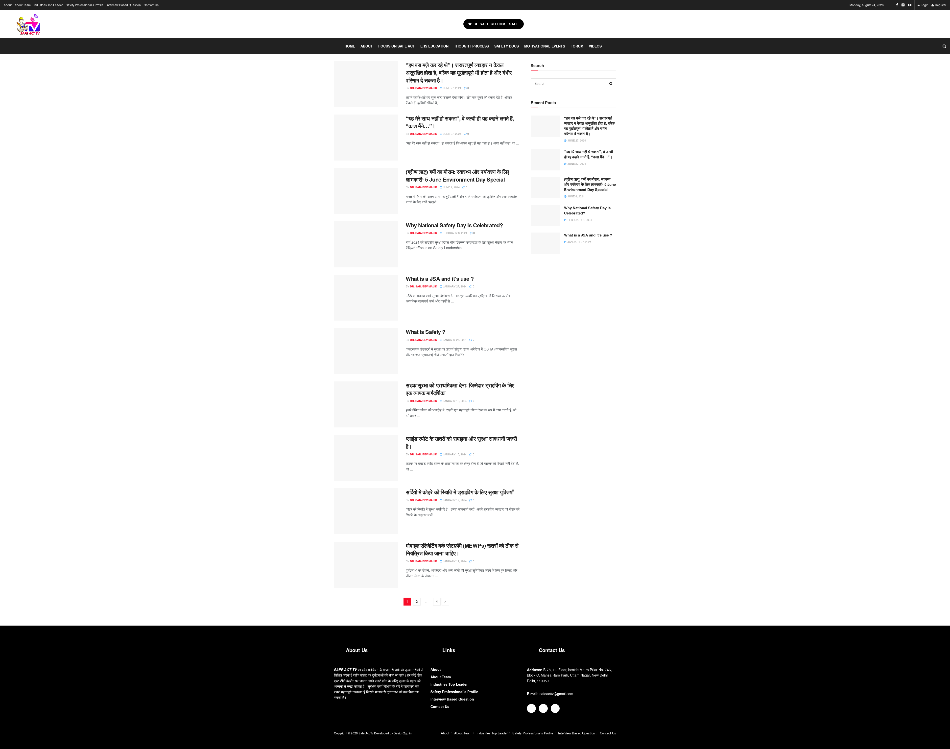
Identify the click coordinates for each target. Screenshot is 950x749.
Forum (576, 46)
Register (940, 5)
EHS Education (434, 46)
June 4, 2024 (451, 187)
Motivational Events (544, 46)
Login (924, 5)
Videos (595, 46)
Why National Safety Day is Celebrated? (454, 225)
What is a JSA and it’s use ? (440, 278)
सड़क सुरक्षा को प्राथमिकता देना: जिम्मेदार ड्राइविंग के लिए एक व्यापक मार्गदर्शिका (460, 389)
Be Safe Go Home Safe (495, 24)
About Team (23, 5)
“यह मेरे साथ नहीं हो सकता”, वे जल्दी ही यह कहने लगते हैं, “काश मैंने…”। (460, 122)
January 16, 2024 (454, 401)
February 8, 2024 (454, 233)
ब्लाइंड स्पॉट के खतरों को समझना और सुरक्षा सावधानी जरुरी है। (461, 442)
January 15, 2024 (454, 454)
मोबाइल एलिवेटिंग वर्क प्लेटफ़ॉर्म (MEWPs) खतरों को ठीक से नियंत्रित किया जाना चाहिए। (462, 549)
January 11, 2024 (454, 561)
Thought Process (471, 46)
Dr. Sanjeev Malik (423, 88)
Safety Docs (506, 46)
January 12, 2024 (454, 500)
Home (350, 46)
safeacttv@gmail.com (556, 693)
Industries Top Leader (48, 5)
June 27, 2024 (451, 88)
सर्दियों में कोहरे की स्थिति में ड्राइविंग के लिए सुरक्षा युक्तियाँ (460, 492)
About (8, 5)
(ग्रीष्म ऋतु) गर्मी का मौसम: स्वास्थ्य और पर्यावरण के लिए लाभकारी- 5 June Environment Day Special (457, 175)
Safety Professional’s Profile (84, 5)
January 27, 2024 (454, 286)
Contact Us (151, 5)
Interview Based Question (123, 5)
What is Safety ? (425, 332)
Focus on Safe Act (396, 46)
